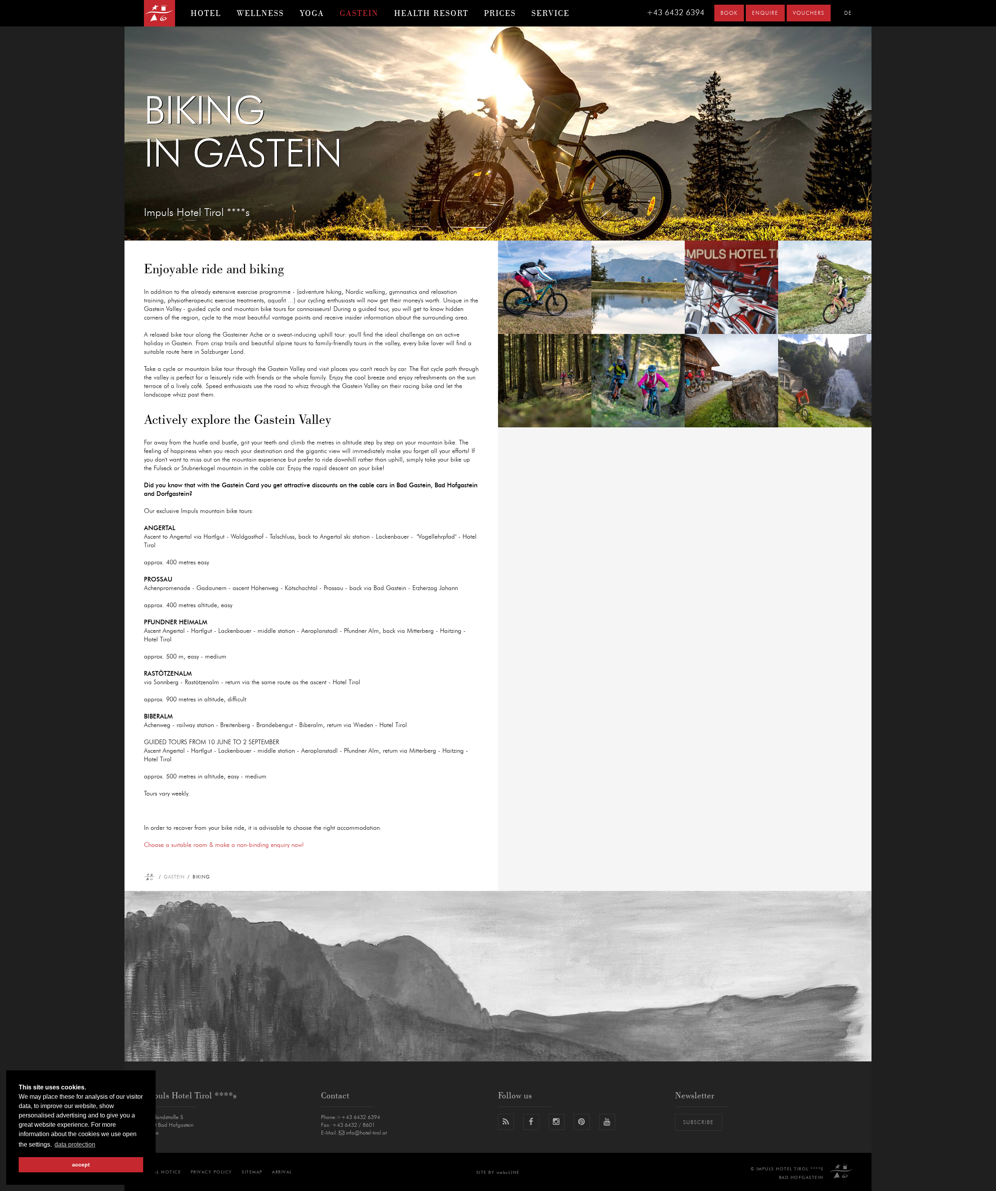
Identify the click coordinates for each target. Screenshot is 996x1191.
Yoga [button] (312, 13)
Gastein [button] (359, 13)
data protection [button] (74, 1144)
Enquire (765, 13)
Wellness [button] (260, 13)
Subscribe (698, 1122)
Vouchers (808, 13)
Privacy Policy (211, 1172)
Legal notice (162, 1172)
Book (729, 13)
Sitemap (252, 1172)
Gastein (174, 877)
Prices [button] (500, 13)
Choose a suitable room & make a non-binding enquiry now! (224, 845)
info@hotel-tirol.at (366, 1133)
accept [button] (81, 1164)
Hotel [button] (206, 13)
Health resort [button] (431, 13)
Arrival (282, 1172)
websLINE (508, 1172)
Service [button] (550, 13)
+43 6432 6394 (676, 13)
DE (848, 13)
